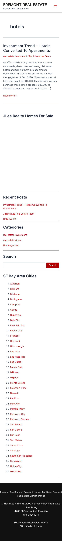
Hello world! (9, 219)
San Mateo (16, 440)
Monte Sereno (17, 382)
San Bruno (15, 424)
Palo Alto (15, 403)
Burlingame (16, 299)
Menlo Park (16, 367)
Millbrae (14, 372)
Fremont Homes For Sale (37, 492)
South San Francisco (21, 455)
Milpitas (14, 377)
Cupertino (15, 315)
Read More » (10, 96)
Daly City (15, 320)
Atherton (15, 283)
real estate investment (15, 56)
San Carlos (16, 429)
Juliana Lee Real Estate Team (18, 213)
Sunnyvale (15, 461)
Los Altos (15, 351)
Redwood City (17, 414)
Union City (16, 466)
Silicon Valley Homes (31, 526)
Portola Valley (17, 408)
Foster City (16, 330)
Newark (14, 393)
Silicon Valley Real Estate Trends (31, 522)
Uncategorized (11, 245)
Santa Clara (16, 445)
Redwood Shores (19, 419)
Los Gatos (15, 361)
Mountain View (18, 388)
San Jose (15, 435)
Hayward (15, 341)
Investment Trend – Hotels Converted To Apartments (26, 48)
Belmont (14, 289)
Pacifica (14, 398)
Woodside (15, 471)
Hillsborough (17, 346)
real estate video (12, 240)
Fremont (14, 335)
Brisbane (15, 294)
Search (52, 265)
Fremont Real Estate (25, 4)
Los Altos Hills (17, 356)
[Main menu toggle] (55, 6)
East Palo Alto (17, 325)
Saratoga (15, 450)
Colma (13, 309)
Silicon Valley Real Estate (47, 503)
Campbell (15, 304)
